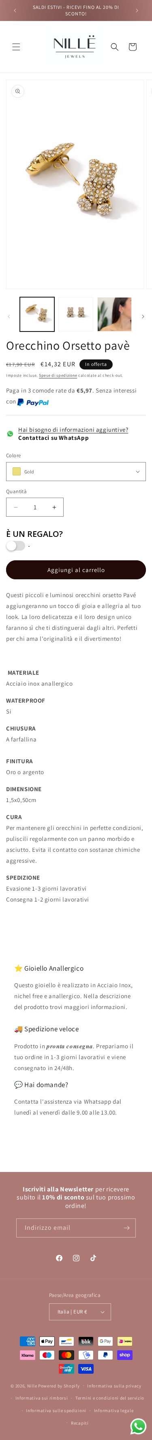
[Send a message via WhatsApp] (138, 1426)
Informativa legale (114, 1410)
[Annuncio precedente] (15, 10)
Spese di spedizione (58, 375)
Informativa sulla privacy (114, 1386)
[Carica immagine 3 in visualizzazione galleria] (114, 314)
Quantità (16, 491)
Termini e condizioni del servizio (109, 1398)
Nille (32, 1385)
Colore (13, 455)
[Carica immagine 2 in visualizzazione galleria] (75, 314)
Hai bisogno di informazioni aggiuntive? (73, 429)
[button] (16, 47)
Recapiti (80, 1423)
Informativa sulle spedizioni (56, 1410)
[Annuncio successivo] (137, 10)
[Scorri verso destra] (143, 316)
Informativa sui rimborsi (41, 1398)
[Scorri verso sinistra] (9, 316)
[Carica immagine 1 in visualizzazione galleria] (37, 314)
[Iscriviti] (126, 1227)
